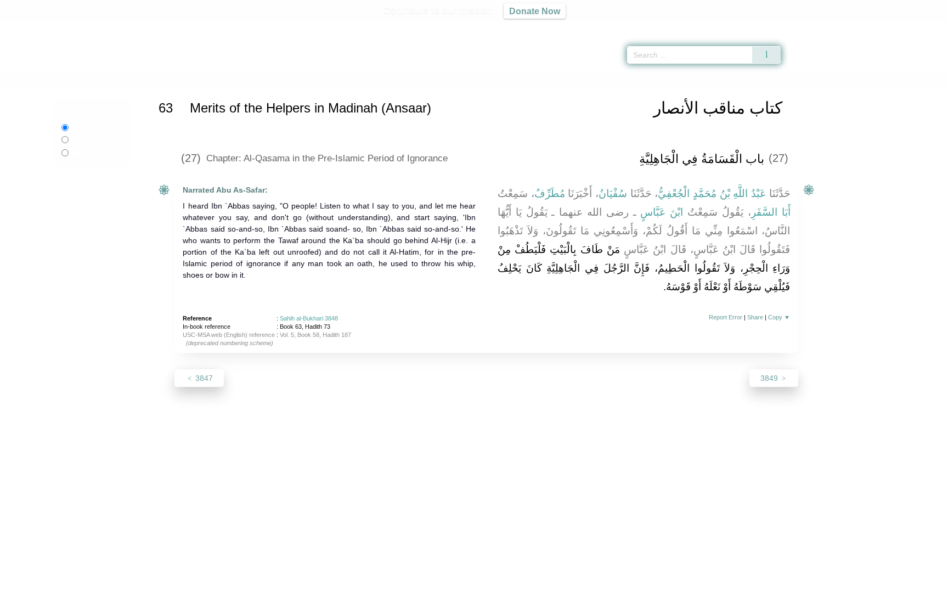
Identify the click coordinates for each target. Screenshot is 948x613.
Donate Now (534, 11)
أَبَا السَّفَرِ (771, 212)
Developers (465, 603)
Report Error (725, 317)
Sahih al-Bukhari (219, 79)
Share (755, 317)
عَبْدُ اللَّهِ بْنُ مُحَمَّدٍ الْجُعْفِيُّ (712, 193)
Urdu (88, 139)
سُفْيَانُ (613, 193)
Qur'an (811, 27)
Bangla (91, 152)
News (387, 603)
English (83, 127)
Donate (545, 603)
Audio (921, 27)
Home (175, 79)
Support (420, 603)
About (358, 603)
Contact (509, 603)
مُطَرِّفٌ (549, 193)
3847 (203, 378)
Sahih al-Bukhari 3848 (309, 318)
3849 (770, 378)
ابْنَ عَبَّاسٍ (661, 212)
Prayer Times (883, 27)
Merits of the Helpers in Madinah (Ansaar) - (352, 79)
